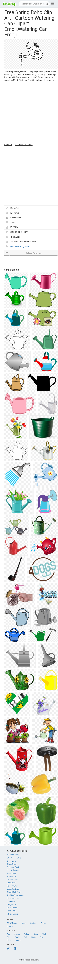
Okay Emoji (11, 905)
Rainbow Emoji (12, 886)
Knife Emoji (11, 876)
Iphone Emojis (12, 914)
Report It (8, 144)
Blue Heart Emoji (13, 898)
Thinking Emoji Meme (15, 895)
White (33, 937)
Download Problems (24, 144)
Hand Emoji (11, 911)
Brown (18, 940)
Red (8, 934)
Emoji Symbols (12, 908)
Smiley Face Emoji (14, 858)
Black (9, 940)
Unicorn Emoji (12, 880)
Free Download (35, 253)
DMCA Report (12, 923)
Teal (44, 934)
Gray (42, 937)
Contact (33, 923)
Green (36, 934)
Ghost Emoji (11, 864)
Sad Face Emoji (13, 855)
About (24, 923)
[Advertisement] (29, 112)
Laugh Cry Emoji (13, 889)
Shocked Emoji (13, 870)
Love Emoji (11, 883)
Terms (43, 923)
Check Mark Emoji (14, 892)
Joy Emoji (11, 902)
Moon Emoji (11, 873)
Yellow (26, 934)
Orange (17, 934)
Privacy (10, 926)
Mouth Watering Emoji (20, 246)
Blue (9, 937)
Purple (17, 937)
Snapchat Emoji (13, 867)
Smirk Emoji (11, 861)
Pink (25, 937)
